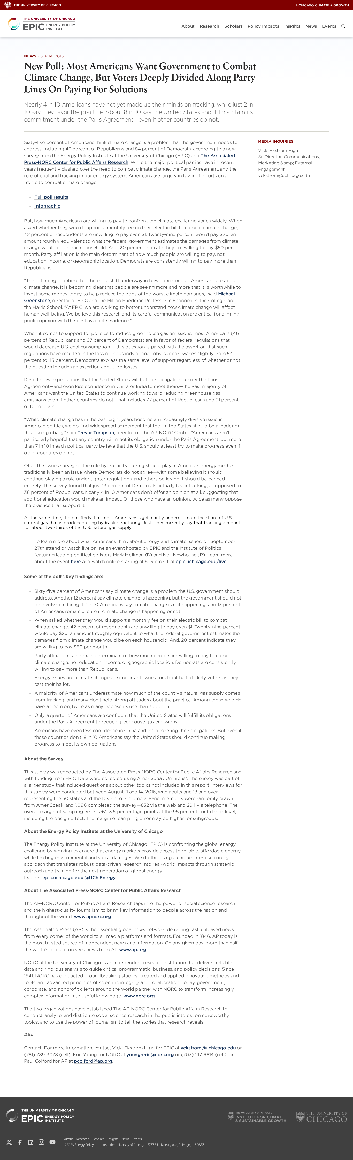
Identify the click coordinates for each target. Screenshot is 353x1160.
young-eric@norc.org (150, 1054)
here (76, 561)
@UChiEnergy (100, 877)
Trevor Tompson (96, 432)
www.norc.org (139, 995)
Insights (292, 26)
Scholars (233, 26)
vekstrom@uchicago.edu (208, 1047)
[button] (343, 26)
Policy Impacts (263, 26)
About (188, 26)
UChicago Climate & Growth (322, 5)
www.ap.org (132, 949)
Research (209, 26)
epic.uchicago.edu (62, 877)
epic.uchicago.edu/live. (202, 561)
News (311, 26)
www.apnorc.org (92, 916)
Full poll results (51, 197)
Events (329, 26)
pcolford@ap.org (93, 1061)
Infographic (47, 206)
